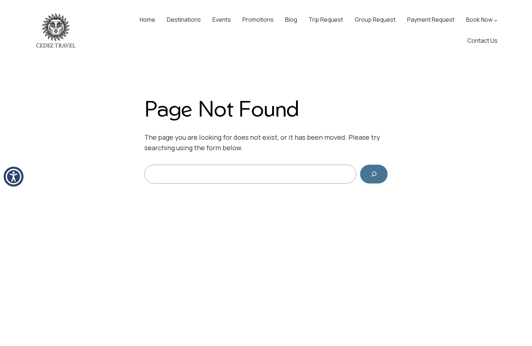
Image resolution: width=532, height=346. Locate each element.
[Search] (374, 174)
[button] (14, 177)
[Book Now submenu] (496, 20)
